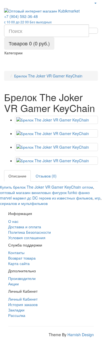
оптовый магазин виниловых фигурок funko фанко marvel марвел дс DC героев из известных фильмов (46, 195)
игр (97, 198)
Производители (22, 278)
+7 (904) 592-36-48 (28, 19)
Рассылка (16, 315)
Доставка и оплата (24, 226)
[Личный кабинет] (95, 2)
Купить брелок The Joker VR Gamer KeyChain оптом (46, 187)
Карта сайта (19, 263)
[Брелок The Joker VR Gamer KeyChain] (56, 120)
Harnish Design (80, 334)
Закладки (16, 310)
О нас (13, 221)
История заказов (23, 304)
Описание (17, 176)
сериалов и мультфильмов (24, 203)
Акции (13, 283)
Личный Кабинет (23, 299)
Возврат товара (22, 258)
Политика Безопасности (29, 232)
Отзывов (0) (46, 176)
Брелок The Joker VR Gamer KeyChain (48, 76)
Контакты (16, 252)
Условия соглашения (26, 237)
